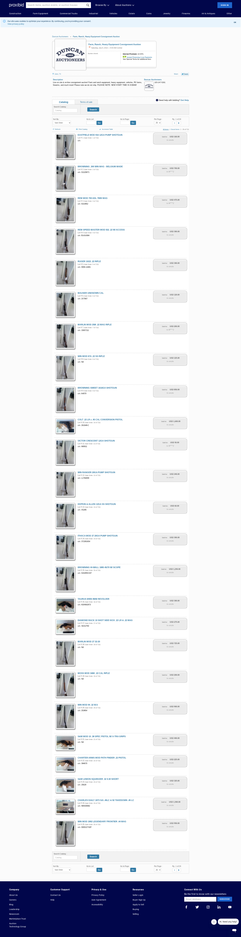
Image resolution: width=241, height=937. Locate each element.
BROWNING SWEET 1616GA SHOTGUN (97, 388)
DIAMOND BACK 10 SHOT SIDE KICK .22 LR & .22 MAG (105, 620)
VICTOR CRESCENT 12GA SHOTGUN (96, 441)
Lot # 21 (81, 739)
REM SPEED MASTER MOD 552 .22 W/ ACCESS (101, 230)
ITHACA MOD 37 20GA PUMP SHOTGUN (98, 536)
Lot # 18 (81, 645)
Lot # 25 (81, 824)
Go (99, 123)
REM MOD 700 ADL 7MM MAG (93, 198)
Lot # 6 (80, 296)
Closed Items (175, 129)
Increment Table (107, 129)
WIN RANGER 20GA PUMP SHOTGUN (96, 472)
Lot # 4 (80, 233)
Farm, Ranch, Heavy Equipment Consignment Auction (96, 37)
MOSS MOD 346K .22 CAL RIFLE (94, 673)
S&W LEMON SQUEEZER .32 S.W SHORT (98, 779)
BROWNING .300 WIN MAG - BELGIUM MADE (100, 166)
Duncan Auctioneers (60, 37)
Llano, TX (57, 74)
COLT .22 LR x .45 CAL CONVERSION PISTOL (100, 420)
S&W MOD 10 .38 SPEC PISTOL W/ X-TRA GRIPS (102, 736)
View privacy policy (16, 24)
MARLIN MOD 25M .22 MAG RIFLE (95, 325)
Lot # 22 (81, 761)
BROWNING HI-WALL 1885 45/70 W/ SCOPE (99, 567)
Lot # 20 (81, 708)
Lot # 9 (80, 391)
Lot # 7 (80, 328)
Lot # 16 (81, 602)
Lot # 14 (81, 539)
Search (93, 109)
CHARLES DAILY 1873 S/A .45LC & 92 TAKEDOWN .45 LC (106, 800)
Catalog (63, 102)
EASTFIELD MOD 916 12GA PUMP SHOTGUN (100, 135)
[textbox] (65, 110)
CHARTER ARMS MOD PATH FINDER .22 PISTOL (102, 758)
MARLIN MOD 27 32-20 (89, 641)
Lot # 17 (81, 623)
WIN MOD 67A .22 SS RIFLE (91, 356)
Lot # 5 (80, 264)
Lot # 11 (81, 444)
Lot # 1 (80, 138)
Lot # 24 (81, 803)
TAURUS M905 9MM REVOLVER (93, 599)
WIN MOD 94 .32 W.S (88, 705)
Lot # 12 (81, 475)
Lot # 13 (81, 507)
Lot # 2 (80, 169)
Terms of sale (86, 102)
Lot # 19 (81, 676)
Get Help (185, 100)
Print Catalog (83, 128)
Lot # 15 (81, 570)
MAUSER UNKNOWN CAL (91, 293)
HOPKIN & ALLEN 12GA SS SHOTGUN (97, 504)
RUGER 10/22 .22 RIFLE (89, 261)
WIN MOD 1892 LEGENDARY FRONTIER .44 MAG (102, 821)
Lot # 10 (81, 423)
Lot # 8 (80, 359)
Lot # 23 (81, 782)
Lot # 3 (80, 201)
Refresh (57, 129)
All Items (166, 129)
